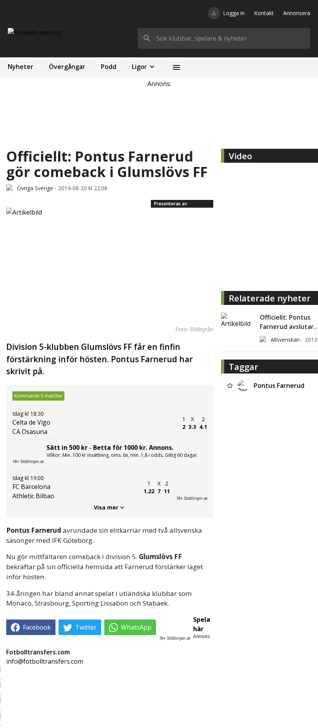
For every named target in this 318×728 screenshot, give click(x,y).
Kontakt (264, 13)
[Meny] (176, 67)
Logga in (234, 13)
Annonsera (296, 13)
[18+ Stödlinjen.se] (191, 487)
